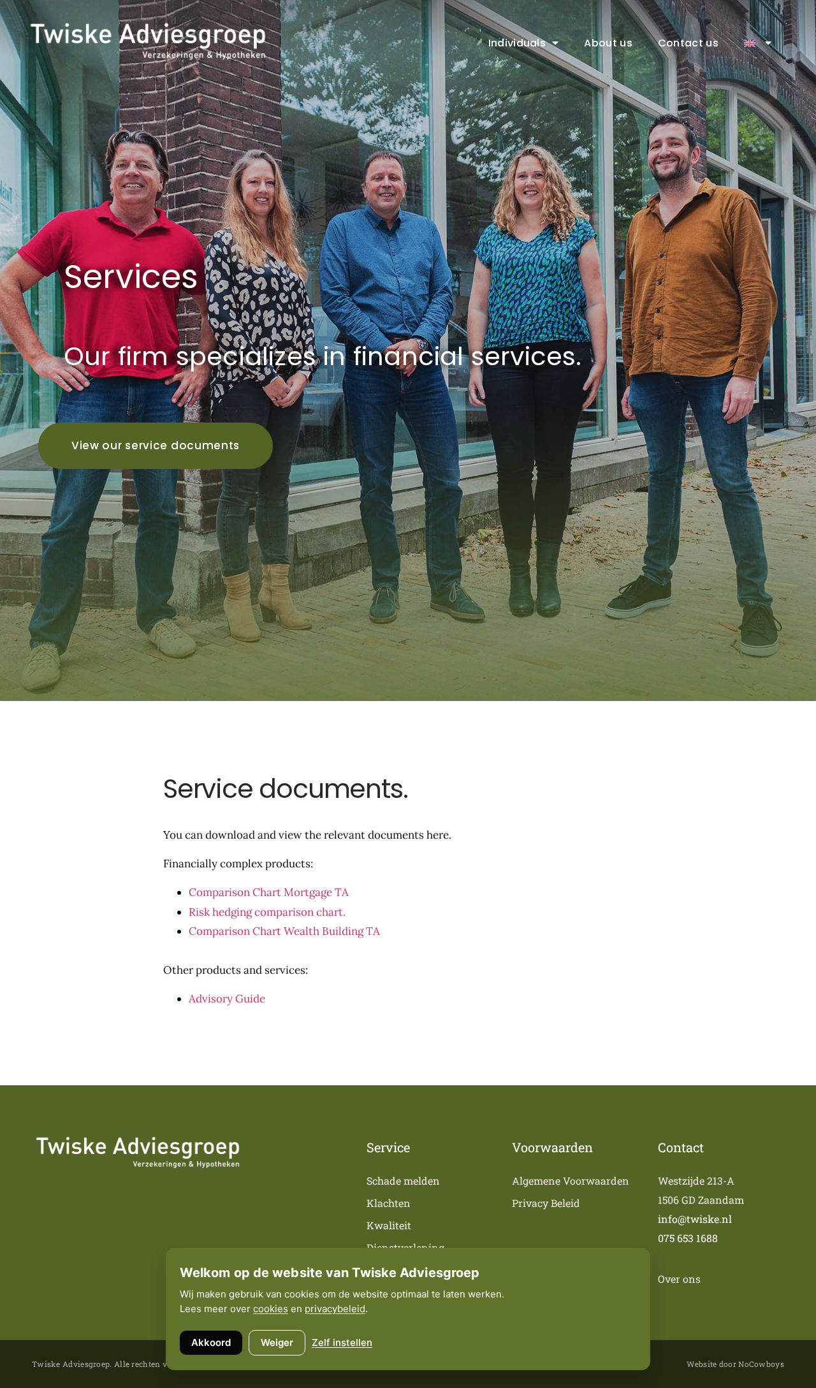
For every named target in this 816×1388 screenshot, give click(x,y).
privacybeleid (335, 1309)
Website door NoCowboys (735, 1364)
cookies (270, 1309)
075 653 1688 (688, 1238)
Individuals (517, 43)
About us (608, 43)
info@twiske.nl (695, 1218)
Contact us (688, 43)
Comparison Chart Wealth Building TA (284, 931)
